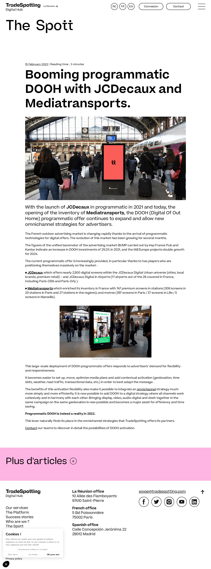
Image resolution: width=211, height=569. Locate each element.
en (131, 6)
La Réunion (49, 6)
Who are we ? (17, 521)
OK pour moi (53, 554)
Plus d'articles (40, 461)
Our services (17, 507)
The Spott (15, 526)
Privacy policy (14, 558)
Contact (178, 6)
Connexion (151, 6)
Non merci (13, 554)
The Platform (17, 512)
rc (114, 6)
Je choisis (33, 554)
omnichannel (146, 389)
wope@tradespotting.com (162, 491)
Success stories (19, 517)
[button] (6, 564)
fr (122, 6)
